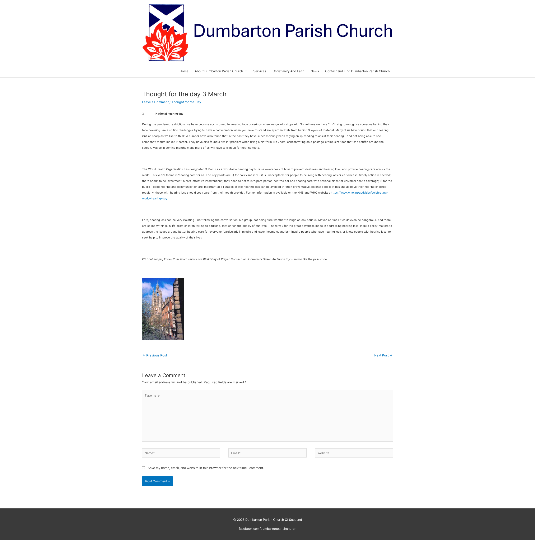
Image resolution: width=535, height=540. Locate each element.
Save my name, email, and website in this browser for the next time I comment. (206, 468)
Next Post (383, 355)
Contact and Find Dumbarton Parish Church (357, 71)
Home (184, 71)
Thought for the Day (186, 102)
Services (259, 71)
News (315, 71)
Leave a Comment (155, 102)
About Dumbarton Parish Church (219, 71)
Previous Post (155, 355)
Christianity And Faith (288, 71)
